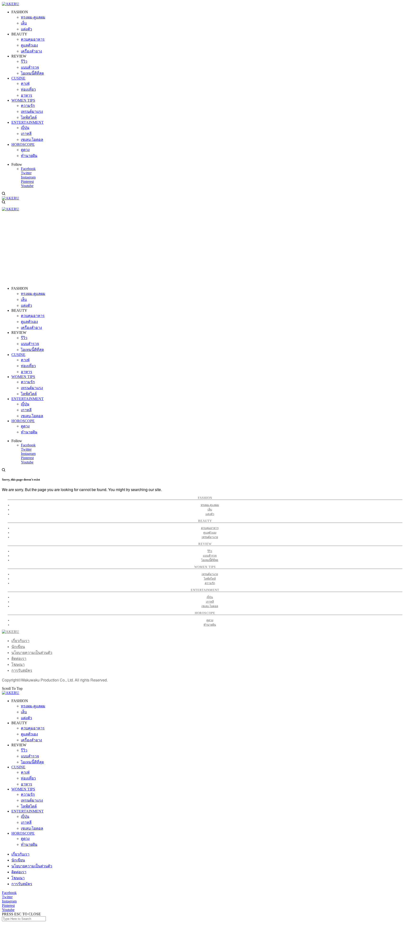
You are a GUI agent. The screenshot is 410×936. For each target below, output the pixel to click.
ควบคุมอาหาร (210, 528)
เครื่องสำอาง (31, 740)
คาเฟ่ (25, 772)
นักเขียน (18, 647)
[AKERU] (10, 4)
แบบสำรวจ (210, 555)
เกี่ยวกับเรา (20, 641)
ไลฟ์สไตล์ (210, 578)
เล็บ (210, 509)
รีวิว (209, 551)
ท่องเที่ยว (28, 778)
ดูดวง (209, 620)
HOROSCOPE (23, 833)
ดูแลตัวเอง (209, 532)
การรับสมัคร (21, 670)
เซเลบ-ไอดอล (209, 606)
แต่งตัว (209, 514)
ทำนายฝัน (210, 624)
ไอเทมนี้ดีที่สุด (209, 560)
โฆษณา (18, 664)
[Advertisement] (205, 249)
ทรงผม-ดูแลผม (210, 505)
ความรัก (210, 583)
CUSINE (18, 767)
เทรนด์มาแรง (210, 537)
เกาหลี (210, 601)
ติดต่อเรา (18, 659)
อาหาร (26, 784)
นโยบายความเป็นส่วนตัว (31, 653)
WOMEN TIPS (23, 789)
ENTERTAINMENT (27, 811)
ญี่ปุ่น (210, 597)
